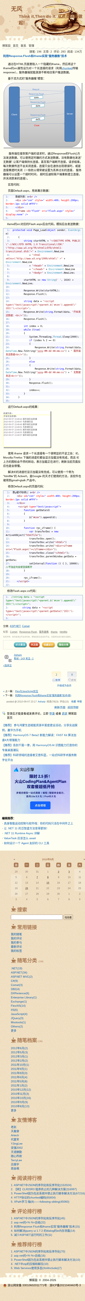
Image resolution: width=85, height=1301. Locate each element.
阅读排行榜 (29, 1178)
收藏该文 (48, 644)
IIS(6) (14, 1009)
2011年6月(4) (19, 1077)
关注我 (34, 644)
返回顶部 (72, 707)
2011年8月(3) (19, 1073)
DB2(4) (15, 989)
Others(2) (17, 1026)
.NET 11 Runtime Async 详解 (22, 833)
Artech (15, 1135)
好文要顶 (20, 644)
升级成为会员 (64, 685)
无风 (16, 9)
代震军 (15, 1139)
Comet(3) (17, 985)
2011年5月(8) (19, 1081)
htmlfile (63, 632)
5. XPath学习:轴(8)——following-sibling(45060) (40, 1201)
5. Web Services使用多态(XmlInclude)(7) (36, 1268)
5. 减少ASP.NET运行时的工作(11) (31, 1234)
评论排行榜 (29, 1211)
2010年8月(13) (20, 1106)
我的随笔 (16, 934)
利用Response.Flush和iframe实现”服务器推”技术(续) (43, 695)
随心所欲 (16, 1156)
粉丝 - (19, 658)
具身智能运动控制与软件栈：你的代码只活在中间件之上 (38, 823)
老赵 (13, 1127)
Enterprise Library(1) (24, 997)
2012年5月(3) (19, 1052)
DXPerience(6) (20, 993)
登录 (52, 713)
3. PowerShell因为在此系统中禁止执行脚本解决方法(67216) (48, 1193)
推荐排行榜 (29, 1244)
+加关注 (7, 665)
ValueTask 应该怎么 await (20, 838)
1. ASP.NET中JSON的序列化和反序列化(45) (38, 1218)
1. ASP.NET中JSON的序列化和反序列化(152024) (41, 1185)
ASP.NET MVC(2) (22, 976)
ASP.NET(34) (19, 972)
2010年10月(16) (21, 1098)
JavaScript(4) (19, 1014)
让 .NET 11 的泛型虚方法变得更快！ (26, 828)
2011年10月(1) (20, 1064)
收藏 (73, 701)
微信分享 (63, 644)
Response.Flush (28, 632)
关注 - (30, 658)
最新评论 (16, 946)
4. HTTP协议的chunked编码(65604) (33, 1197)
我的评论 (16, 938)
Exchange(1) (19, 1001)
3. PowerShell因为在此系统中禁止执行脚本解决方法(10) (45, 1259)
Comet (26, 626)
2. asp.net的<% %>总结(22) (28, 1222)
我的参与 (16, 942)
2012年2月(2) (19, 1060)
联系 (23, 45)
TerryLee (16, 1160)
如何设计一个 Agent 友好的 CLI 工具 (26, 843)
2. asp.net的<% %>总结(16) (28, 1255)
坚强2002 (17, 1147)
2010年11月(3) (20, 1093)
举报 (79, 701)
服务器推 (44, 632)
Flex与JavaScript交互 (26, 691)
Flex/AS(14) (18, 1005)
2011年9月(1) (19, 1068)
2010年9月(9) (19, 1102)
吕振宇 (15, 1164)
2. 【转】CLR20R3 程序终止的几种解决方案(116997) (44, 1189)
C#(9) (14, 980)
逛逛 (64, 713)
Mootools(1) (18, 1022)
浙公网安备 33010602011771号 (27, 1285)
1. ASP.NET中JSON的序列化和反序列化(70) (38, 1251)
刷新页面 (59, 707)
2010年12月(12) (21, 1089)
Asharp (18, 655)
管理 (31, 45)
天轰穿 (15, 1131)
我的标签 (16, 950)
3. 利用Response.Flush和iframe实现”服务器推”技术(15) (45, 1226)
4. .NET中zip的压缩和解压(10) (29, 1263)
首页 (15, 45)
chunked (67, 68)
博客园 (6, 45)
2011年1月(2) (19, 1085)
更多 (13, 1030)
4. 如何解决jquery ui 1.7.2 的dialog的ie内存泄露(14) (43, 1230)
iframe (54, 632)
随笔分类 (27, 960)
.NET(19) (16, 968)
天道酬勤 (16, 1151)
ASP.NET (15, 626)
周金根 (15, 1168)
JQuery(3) (17, 1018)
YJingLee (17, 1143)
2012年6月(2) (19, 1048)
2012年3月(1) (19, 1056)
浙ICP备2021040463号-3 (65, 1285)
